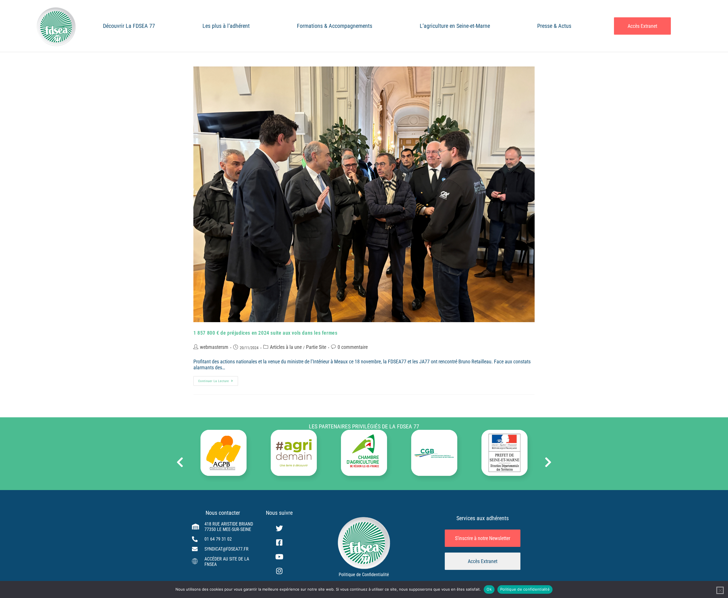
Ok (489, 589)
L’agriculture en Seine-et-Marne (455, 25)
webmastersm (214, 347)
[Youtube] (279, 557)
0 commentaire (353, 347)
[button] (180, 462)
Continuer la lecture (218, 379)
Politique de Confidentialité (364, 574)
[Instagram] (279, 571)
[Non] (720, 590)
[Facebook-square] (279, 543)
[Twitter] (279, 528)
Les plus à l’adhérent (226, 25)
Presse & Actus (554, 25)
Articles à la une (286, 347)
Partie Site (316, 347)
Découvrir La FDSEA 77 (129, 25)
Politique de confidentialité (525, 589)
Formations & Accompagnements (334, 25)
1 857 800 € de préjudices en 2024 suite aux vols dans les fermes (265, 333)
